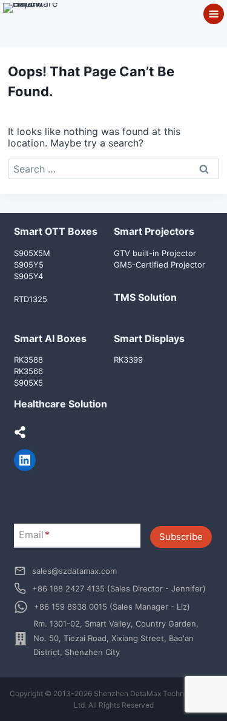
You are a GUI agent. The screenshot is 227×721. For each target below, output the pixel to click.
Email (34, 534)
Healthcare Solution (60, 404)
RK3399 (128, 359)
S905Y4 (28, 276)
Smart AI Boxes (50, 338)
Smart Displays (149, 338)
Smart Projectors (154, 231)
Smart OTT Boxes (55, 231)
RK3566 (28, 371)
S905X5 (28, 382)
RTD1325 (30, 299)
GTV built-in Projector (155, 253)
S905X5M (32, 253)
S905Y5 (29, 264)
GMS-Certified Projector (159, 264)
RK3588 (28, 359)
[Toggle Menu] (213, 14)
